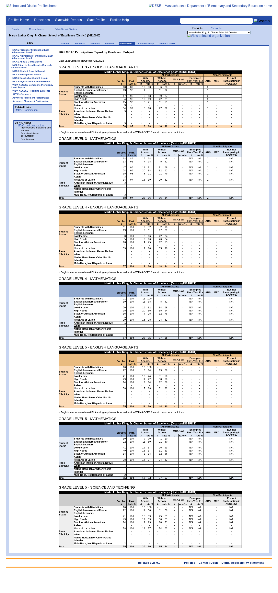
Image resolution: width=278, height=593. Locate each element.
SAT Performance (21, 94)
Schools (216, 28)
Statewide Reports (68, 20)
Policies (189, 562)
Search (15, 29)
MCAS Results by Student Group (30, 78)
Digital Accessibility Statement (242, 562)
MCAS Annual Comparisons (27, 61)
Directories (42, 20)
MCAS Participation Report (26, 74)
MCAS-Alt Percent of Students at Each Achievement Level (32, 57)
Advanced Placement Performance (30, 97)
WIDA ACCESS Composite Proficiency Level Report (32, 86)
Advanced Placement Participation (30, 101)
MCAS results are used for (31, 125)
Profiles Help (119, 20)
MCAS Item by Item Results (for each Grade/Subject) (31, 66)
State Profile (96, 20)
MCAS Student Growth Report (28, 71)
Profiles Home (18, 20)
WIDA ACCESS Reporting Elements (31, 91)
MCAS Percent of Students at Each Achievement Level (30, 51)
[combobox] (216, 21)
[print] (216, 51)
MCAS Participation (27, 110)
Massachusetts (36, 29)
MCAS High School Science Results (31, 81)
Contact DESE (208, 562)
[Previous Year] (24, 43)
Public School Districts (66, 29)
